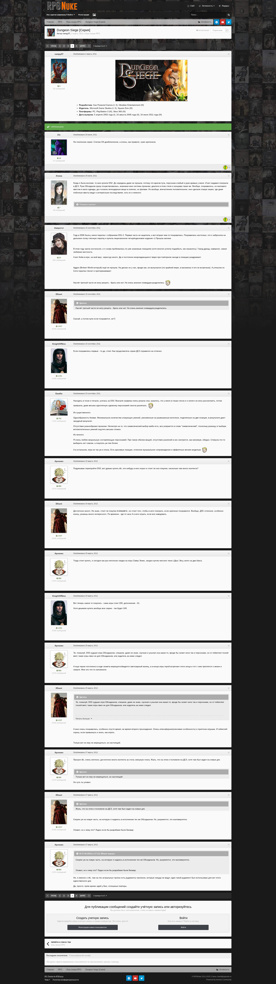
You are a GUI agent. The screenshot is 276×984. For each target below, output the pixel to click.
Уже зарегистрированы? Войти (60, 15)
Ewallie (58, 393)
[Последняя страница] (89, 46)
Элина (59, 176)
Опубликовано (85, 54)
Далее (82, 46)
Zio (59, 135)
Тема (47, 980)
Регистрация (83, 15)
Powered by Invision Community (218, 980)
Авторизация (203, 30)
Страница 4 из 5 (99, 46)
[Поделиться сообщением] (228, 54)
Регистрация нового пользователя (92, 927)
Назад (53, 46)
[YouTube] (222, 22)
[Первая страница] (47, 46)
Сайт (192, 6)
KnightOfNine (59, 344)
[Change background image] (94, 15)
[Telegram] (216, 22)
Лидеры (225, 6)
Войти (183, 927)
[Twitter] (228, 22)
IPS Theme (49, 977)
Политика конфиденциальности (66, 980)
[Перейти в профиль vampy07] (51, 32)
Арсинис (59, 461)
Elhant (59, 294)
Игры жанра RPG (92, 33)
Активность (207, 6)
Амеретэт (59, 228)
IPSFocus (59, 977)
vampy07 (66, 33)
